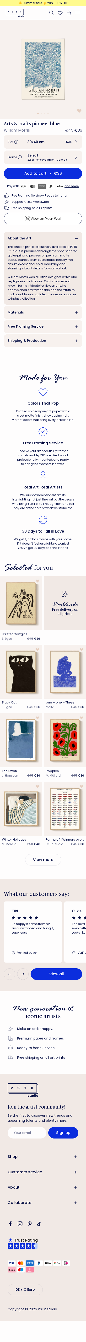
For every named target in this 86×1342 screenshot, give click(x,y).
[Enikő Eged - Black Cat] (21, 672)
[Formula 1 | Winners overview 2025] (65, 809)
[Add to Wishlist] (79, 110)
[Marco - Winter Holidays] (21, 809)
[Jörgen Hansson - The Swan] (21, 740)
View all (56, 974)
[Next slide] (23, 974)
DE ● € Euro (25, 1289)
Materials (16, 312)
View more (43, 859)
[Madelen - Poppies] (65, 740)
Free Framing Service (25, 326)
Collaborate (19, 1202)
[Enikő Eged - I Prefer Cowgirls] (21, 603)
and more (71, 186)
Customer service (25, 1172)
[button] (79, 13)
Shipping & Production (27, 340)
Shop (13, 1156)
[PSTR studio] (15, 13)
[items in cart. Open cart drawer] (69, 13)
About (14, 1187)
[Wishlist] (60, 13)
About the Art (19, 238)
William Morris (17, 130)
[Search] (51, 13)
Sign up (63, 1132)
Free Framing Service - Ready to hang (39, 195)
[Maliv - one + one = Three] (65, 672)
